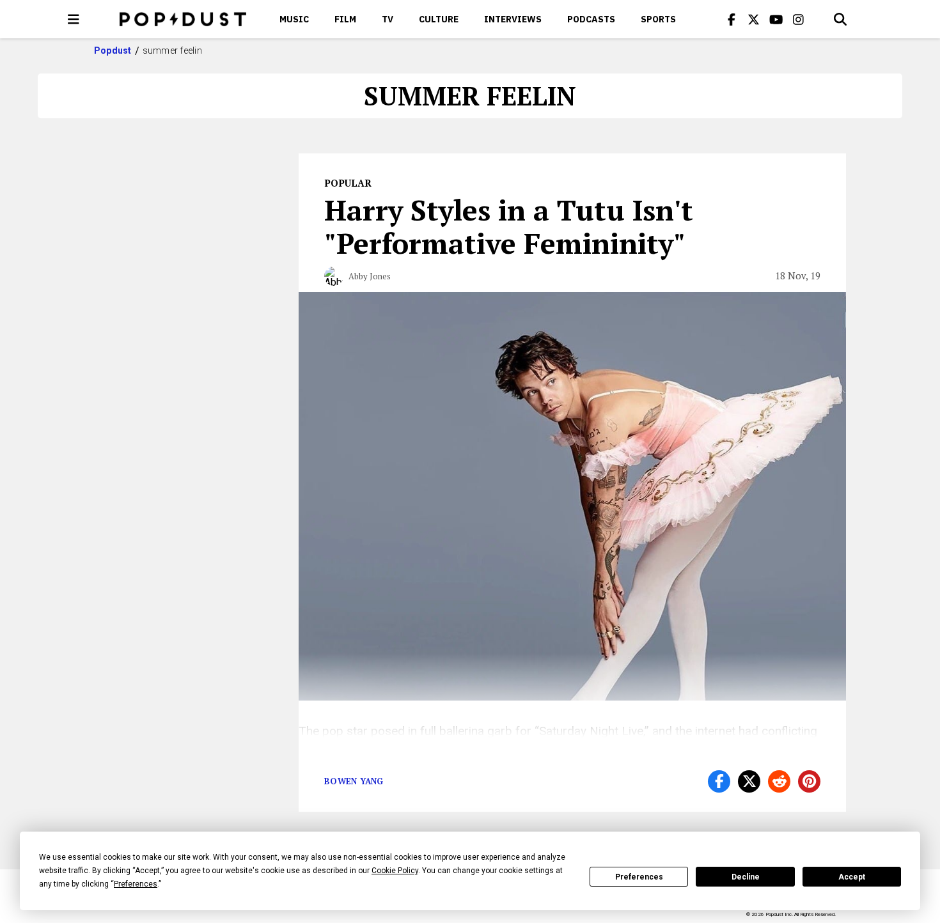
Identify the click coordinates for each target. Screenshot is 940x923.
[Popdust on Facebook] (731, 19)
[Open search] (840, 19)
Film (345, 19)
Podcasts (591, 19)
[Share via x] (749, 781)
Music (294, 19)
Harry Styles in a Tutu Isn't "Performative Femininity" (508, 226)
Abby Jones (370, 276)
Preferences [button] (135, 884)
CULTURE (438, 19)
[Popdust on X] (754, 19)
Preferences (639, 877)
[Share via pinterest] (809, 781)
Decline (746, 877)
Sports (658, 19)
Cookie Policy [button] (395, 870)
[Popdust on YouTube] (776, 19)
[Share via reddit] (779, 781)
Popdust (113, 50)
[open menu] (73, 19)
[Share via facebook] (719, 781)
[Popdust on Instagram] (798, 19)
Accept (851, 877)
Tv (387, 19)
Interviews (513, 19)
